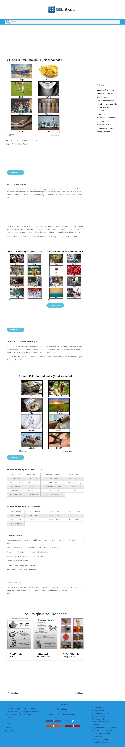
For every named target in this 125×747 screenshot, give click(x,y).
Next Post (80, 693)
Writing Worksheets (104, 132)
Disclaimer (9, 727)
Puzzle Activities (103, 125)
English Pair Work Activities (107, 104)
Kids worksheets (103, 121)
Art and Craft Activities (105, 90)
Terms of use (62, 709)
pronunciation (65, 587)
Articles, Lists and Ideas (106, 94)
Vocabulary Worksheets (106, 128)
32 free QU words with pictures (71, 655)
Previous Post (12, 693)
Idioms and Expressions (106, 118)
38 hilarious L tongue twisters (43, 655)
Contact (8, 723)
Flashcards (101, 114)
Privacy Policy (10, 731)
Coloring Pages (102, 97)
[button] (53, 721)
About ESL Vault (62, 705)
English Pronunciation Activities (18, 144)
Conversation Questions (106, 101)
